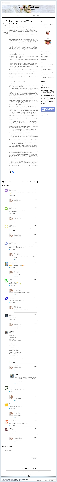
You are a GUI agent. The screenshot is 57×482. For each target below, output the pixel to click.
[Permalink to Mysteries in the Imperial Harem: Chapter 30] (7, 21)
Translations (27, 15)
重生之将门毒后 (45, 101)
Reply (35, 189)
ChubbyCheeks (28, 7)
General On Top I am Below (50, 91)
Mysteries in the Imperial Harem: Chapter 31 (29, 181)
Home (18, 15)
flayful (10, 331)
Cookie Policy (19, 480)
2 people (14, 230)
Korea (50, 92)
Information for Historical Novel (45, 92)
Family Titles (42, 91)
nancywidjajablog (13, 387)
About (22, 15)
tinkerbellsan (12, 262)
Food (45, 91)
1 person (14, 249)
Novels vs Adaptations (36, 15)
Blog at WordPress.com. (23, 474)
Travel (48, 98)
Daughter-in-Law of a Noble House (47, 90)
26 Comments (6, 34)
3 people (14, 195)
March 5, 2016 (5, 23)
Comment (34, 458)
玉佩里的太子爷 (47, 100)
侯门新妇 (51, 98)
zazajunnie (6, 24)
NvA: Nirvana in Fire (8, 181)
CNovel (6, 25)
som (10, 428)
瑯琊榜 (53, 100)
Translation (6, 26)
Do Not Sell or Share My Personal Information (31, 474)
